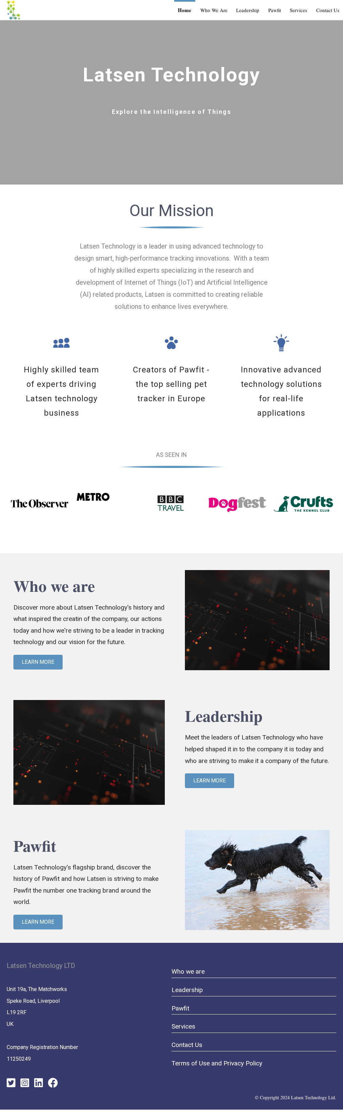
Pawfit (180, 1008)
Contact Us (187, 1045)
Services (183, 1026)
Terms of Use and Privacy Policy (217, 1063)
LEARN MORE (38, 662)
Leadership (187, 990)
